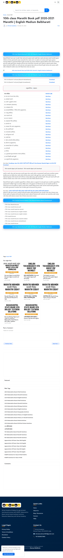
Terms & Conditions (7, 532)
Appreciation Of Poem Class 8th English (15, 449)
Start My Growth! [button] (8, 554)
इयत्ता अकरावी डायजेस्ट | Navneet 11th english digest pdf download (31, 277)
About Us (36, 510)
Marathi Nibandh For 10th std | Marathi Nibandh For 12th (11, 297)
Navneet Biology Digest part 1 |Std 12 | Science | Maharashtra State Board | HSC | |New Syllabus (12, 319)
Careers (35, 516)
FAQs (34, 518)
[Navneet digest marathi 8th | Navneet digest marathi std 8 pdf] (12, 268)
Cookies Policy (6, 537)
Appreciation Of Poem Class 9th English (15, 452)
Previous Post (8, 343)
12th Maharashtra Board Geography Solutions (17, 412)
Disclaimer (5, 534)
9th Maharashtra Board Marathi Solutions (16, 437)
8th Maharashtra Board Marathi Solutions (16, 434)
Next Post (55, 343)
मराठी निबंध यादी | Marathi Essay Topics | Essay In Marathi (50, 296)
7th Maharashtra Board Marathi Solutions (16, 432)
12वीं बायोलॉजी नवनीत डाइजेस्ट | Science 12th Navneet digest (31, 317)
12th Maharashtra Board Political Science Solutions (18, 423)
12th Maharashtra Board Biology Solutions (16, 406)
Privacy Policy (6, 529)
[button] (4, 2)
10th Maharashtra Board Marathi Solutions (16, 394)
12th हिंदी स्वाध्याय (8, 426)
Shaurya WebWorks (35, 548)
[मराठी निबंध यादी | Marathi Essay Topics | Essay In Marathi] (51, 289)
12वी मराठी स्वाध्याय (8, 429)
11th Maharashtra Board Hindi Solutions (15, 400)
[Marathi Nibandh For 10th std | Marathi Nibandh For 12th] (12, 289)
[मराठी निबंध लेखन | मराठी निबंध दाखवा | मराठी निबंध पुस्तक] (31, 289)
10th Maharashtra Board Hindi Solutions (15, 392)
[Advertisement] (31, 39)
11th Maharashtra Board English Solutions (16, 397)
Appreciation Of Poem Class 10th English (15, 440)
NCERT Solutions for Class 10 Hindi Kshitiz (16, 454)
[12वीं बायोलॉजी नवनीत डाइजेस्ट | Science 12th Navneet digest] (31, 309)
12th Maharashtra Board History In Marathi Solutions (19, 417)
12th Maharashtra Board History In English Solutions (18, 414)
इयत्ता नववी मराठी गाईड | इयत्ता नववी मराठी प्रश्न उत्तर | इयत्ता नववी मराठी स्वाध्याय (29, 191)
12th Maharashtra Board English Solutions (16, 409)
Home (4, 15)
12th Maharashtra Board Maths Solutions (15, 420)
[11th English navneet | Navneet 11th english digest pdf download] (51, 268)
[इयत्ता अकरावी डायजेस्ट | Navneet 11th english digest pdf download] (31, 268)
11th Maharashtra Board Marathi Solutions (16, 403)
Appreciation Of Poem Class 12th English (15, 446)
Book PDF (10, 15)
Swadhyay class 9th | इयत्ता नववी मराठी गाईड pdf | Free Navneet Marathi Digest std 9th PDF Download (29, 164)
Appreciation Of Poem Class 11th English (15, 443)
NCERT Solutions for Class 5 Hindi (13, 457)
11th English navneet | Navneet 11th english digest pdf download (50, 277)
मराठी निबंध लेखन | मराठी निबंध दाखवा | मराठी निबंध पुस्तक (30, 296)
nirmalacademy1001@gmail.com (44, 534)
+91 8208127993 (40, 536)
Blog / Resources (38, 513)
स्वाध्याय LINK (49, 94)
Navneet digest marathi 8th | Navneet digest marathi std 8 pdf (12, 277)
